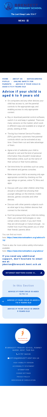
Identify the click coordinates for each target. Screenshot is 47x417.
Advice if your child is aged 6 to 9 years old (23, 301)
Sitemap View (23, 370)
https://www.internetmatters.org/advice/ (25, 251)
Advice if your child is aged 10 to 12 (23, 293)
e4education (30, 380)
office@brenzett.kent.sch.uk (24, 358)
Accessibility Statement (23, 366)
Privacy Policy (23, 377)
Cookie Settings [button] (23, 373)
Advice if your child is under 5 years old (23, 310)
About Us (18, 79)
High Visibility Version (23, 363)
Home (5, 79)
